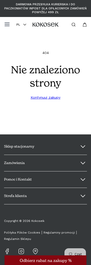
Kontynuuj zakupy (45, 97)
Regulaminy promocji (59, 232)
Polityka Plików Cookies (22, 232)
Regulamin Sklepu (17, 239)
